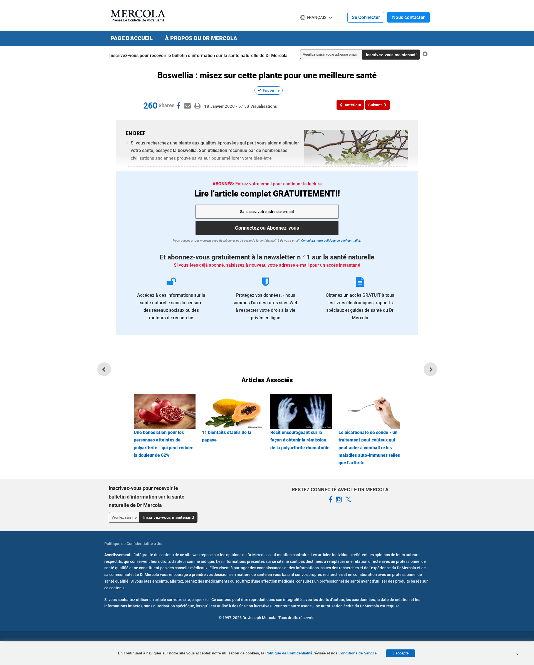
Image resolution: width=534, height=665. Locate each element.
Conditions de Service (357, 653)
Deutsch (310, 28)
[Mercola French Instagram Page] (339, 500)
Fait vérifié (271, 90)
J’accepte (400, 653)
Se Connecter (366, 17)
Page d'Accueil (132, 38)
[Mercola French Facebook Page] (331, 500)
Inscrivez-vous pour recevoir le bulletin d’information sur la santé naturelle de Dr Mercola (198, 55)
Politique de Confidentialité (289, 653)
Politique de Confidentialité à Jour (134, 543)
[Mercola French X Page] (348, 500)
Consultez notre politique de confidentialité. (330, 240)
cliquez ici (200, 599)
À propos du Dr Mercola (201, 38)
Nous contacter (408, 17)
